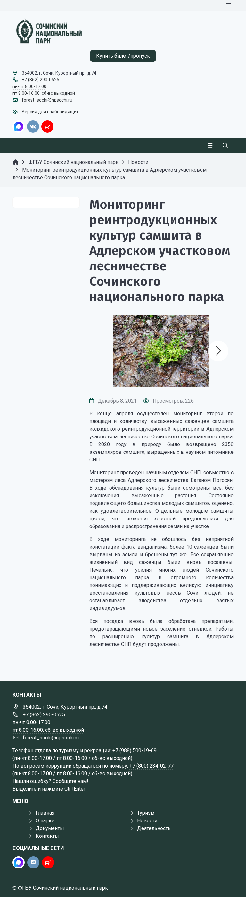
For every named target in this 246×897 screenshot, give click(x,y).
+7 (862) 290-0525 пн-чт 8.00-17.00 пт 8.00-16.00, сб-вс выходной (43, 86)
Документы (50, 828)
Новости (147, 821)
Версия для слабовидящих (50, 111)
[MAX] (18, 126)
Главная (45, 813)
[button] (218, 351)
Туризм (145, 813)
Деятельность (154, 828)
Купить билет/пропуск (123, 56)
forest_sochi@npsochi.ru (47, 99)
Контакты (47, 836)
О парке (45, 821)
